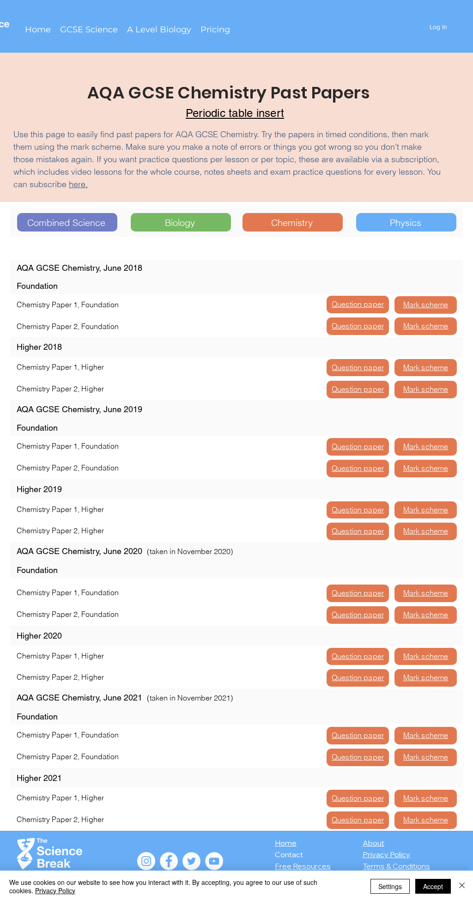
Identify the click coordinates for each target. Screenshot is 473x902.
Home (286, 842)
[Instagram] (146, 861)
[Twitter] (191, 861)
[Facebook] (169, 861)
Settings (390, 886)
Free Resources (303, 866)
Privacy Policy (386, 854)
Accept (433, 886)
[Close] (461, 886)
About (373, 842)
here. (78, 184)
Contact (289, 854)
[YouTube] (214, 861)
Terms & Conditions (396, 866)
